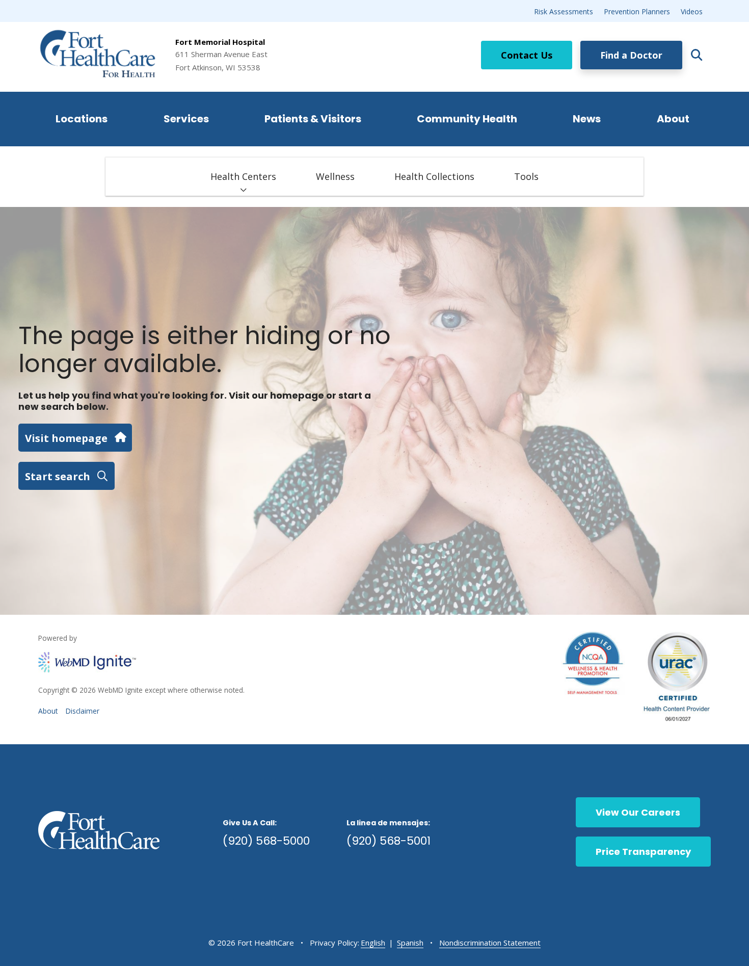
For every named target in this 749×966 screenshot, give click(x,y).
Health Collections (434, 176)
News (587, 119)
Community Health (467, 119)
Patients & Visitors (312, 119)
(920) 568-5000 (266, 841)
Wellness (335, 176)
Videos (692, 11)
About (673, 119)
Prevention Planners (637, 11)
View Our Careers (638, 812)
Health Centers (243, 176)
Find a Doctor (631, 55)
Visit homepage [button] (66, 438)
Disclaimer (82, 711)
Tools (526, 176)
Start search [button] (57, 476)
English (373, 942)
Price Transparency (643, 851)
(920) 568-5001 (388, 841)
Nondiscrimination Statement (490, 942)
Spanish (410, 942)
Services (186, 119)
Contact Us (526, 55)
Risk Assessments (563, 11)
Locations (82, 119)
